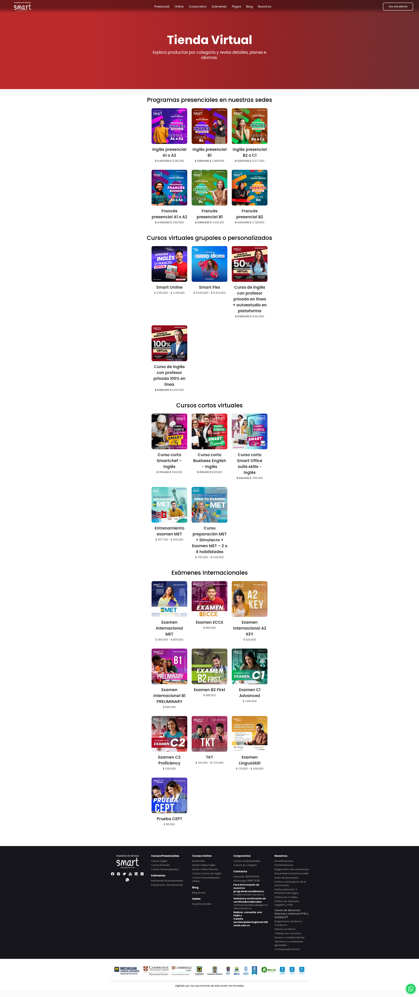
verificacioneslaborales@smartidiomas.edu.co (250, 906)
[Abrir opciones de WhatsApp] (411, 989)
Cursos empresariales (246, 861)
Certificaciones (283, 865)
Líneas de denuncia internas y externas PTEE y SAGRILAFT (291, 913)
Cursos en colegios (245, 865)
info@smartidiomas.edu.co (248, 894)
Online (178, 6)
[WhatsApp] (127, 880)
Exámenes (219, 6)
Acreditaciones (283, 861)
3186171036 (253, 880)
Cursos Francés (160, 865)
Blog (249, 6)
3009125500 (252, 876)
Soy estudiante (398, 6)
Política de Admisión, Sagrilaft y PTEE (287, 902)
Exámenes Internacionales (167, 880)
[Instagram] (118, 874)
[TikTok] (142, 874)
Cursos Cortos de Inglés (206, 873)
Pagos (236, 6)
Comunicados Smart (287, 949)
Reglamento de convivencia (291, 869)
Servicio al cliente (285, 929)
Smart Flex (198, 861)
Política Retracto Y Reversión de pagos (286, 891)
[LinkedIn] (136, 874)
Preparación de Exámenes (167, 884)
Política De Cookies (286, 897)
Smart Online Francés (205, 869)
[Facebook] (113, 874)
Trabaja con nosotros (287, 933)
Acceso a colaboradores (289, 937)
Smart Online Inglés (204, 865)
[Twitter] (124, 874)
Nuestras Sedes (201, 903)
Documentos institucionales (291, 873)
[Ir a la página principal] (22, 6)
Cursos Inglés (159, 861)
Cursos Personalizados (165, 869)
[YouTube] (130, 874)
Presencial (161, 6)
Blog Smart (199, 892)
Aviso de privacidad (286, 877)
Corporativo (198, 6)
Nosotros (264, 6)
